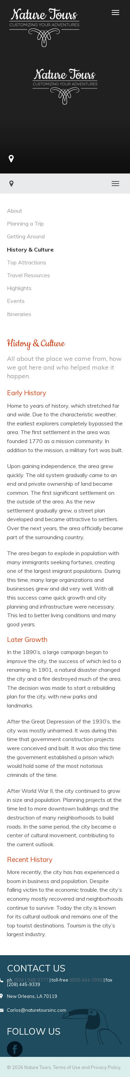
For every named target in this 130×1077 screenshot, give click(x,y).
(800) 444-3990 (86, 980)
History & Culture (30, 249)
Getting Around (26, 236)
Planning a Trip (25, 223)
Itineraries (19, 314)
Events (16, 300)
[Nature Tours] (44, 12)
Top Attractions (26, 262)
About (14, 210)
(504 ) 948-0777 (31, 980)
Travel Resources (28, 275)
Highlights (19, 288)
